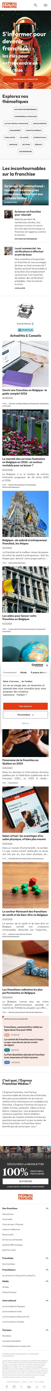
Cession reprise (39, 123)
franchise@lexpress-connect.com (16, 1346)
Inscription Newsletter (11, 1341)
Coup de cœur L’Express (12, 1224)
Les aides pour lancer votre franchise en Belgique (19, 617)
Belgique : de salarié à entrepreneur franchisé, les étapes (24, 541)
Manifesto (6, 1336)
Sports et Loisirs (9, 1250)
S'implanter (10, 137)
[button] (35, 5)
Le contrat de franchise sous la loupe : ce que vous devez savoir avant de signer (24, 1042)
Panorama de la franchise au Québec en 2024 (20, 761)
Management (15, 130)
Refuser (25, 723)
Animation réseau (33, 130)
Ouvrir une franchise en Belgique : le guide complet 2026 (24, 391)
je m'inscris (25, 1181)
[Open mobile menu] (45, 5)
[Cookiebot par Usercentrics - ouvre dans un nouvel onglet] (32, 665)
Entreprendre (25, 152)
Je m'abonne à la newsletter (25, 79)
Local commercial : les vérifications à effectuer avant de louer (29, 251)
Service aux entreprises (12, 1239)
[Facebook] (6, 1386)
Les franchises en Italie (12, 1311)
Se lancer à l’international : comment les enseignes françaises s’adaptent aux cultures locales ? (24, 192)
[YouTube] (29, 1386)
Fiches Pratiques (9, 1292)
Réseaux (38, 144)
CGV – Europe (39, 1382)
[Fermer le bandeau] (47, 665)
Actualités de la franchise (16, 123)
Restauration (8, 1234)
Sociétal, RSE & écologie (12, 1245)
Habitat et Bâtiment (11, 1229)
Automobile (7, 1219)
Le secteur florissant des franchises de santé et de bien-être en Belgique (25, 913)
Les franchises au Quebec (13, 1321)
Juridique (13, 144)
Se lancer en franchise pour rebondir (28, 213)
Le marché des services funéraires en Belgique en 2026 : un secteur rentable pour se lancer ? (23, 462)
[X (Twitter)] (21, 1386)
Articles (5, 1287)
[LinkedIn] (14, 1386)
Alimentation (7, 1214)
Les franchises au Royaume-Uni (15, 1316)
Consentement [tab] (9, 672)
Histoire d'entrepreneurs (25, 109)
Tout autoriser (25, 706)
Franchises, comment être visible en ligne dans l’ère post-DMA (23, 1028)
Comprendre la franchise (25, 116)
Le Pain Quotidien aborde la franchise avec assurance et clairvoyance (24, 1056)
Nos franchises (8, 1264)
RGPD (24, 1382)
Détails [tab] (23, 672)
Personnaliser (24, 715)
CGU (30, 1382)
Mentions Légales (13, 1382)
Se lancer (24, 137)
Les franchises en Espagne (13, 1306)
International (39, 137)
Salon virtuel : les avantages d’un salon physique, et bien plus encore (24, 837)
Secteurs (26, 144)
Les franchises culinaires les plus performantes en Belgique (22, 991)
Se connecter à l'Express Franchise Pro (18, 1275)
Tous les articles (24, 324)
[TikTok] (36, 1386)
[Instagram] (44, 1386)
